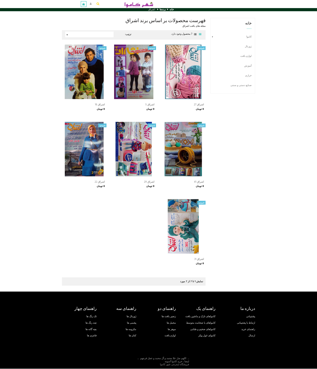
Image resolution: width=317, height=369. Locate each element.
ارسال (251, 336)
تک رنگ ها (91, 316)
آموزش (248, 66)
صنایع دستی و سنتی (241, 85)
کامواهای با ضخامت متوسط (200, 323)
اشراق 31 (199, 259)
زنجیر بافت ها (169, 316)
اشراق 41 (199, 182)
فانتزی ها (92, 336)
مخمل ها (171, 323)
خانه (248, 23)
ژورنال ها (131, 316)
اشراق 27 (199, 104)
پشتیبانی (250, 316)
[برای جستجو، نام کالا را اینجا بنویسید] (98, 4)
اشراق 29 (149, 182)
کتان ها (132, 336)
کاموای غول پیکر (206, 336)
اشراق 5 (149, 104)
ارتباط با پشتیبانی (246, 323)
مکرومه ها (131, 329)
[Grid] (200, 35)
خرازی (248, 75)
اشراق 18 (100, 104)
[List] (195, 35)
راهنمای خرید (248, 329)
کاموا (249, 36)
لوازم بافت (246, 56)
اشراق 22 (100, 182)
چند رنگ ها (91, 323)
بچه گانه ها (91, 329)
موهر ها (172, 329)
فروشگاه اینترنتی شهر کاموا (174, 365)
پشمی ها (131, 323)
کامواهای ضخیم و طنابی (202, 329)
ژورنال (248, 46)
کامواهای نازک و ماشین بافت (200, 316)
